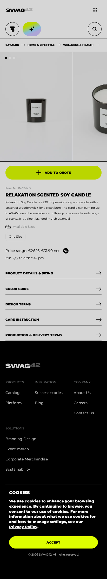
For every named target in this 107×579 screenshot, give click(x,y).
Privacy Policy (23, 527)
